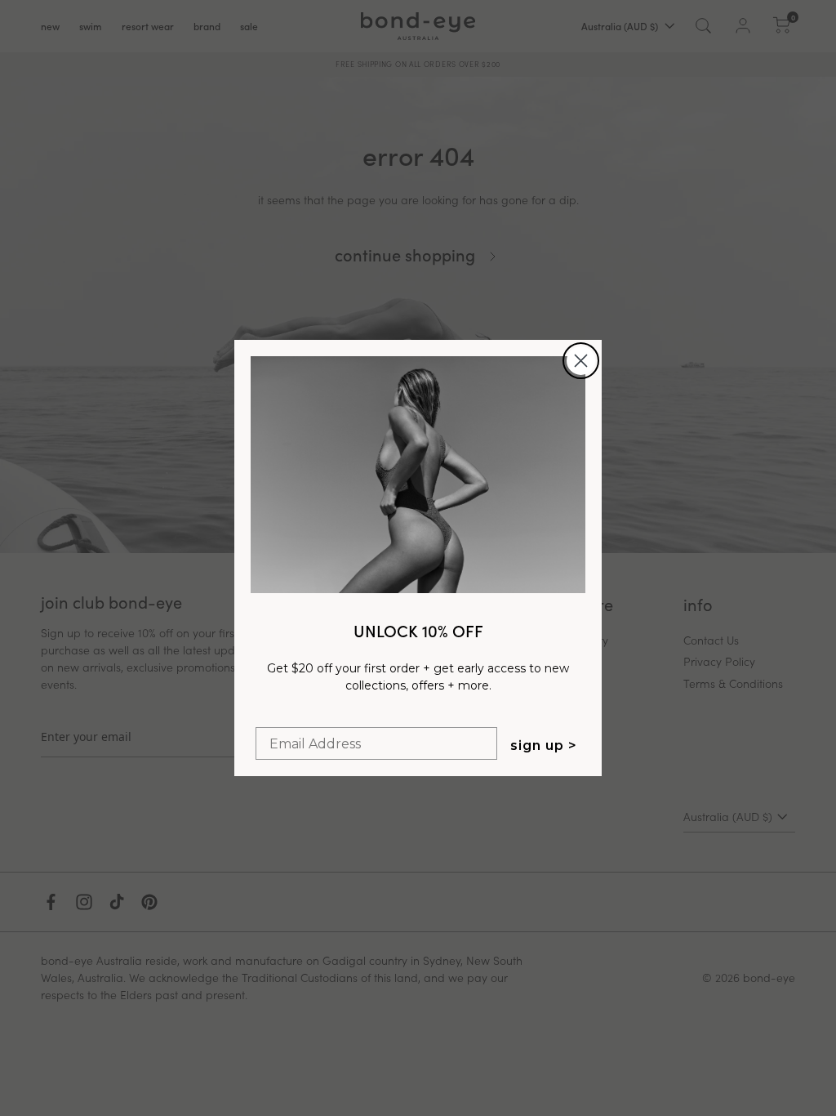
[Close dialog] (581, 360)
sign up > (543, 745)
